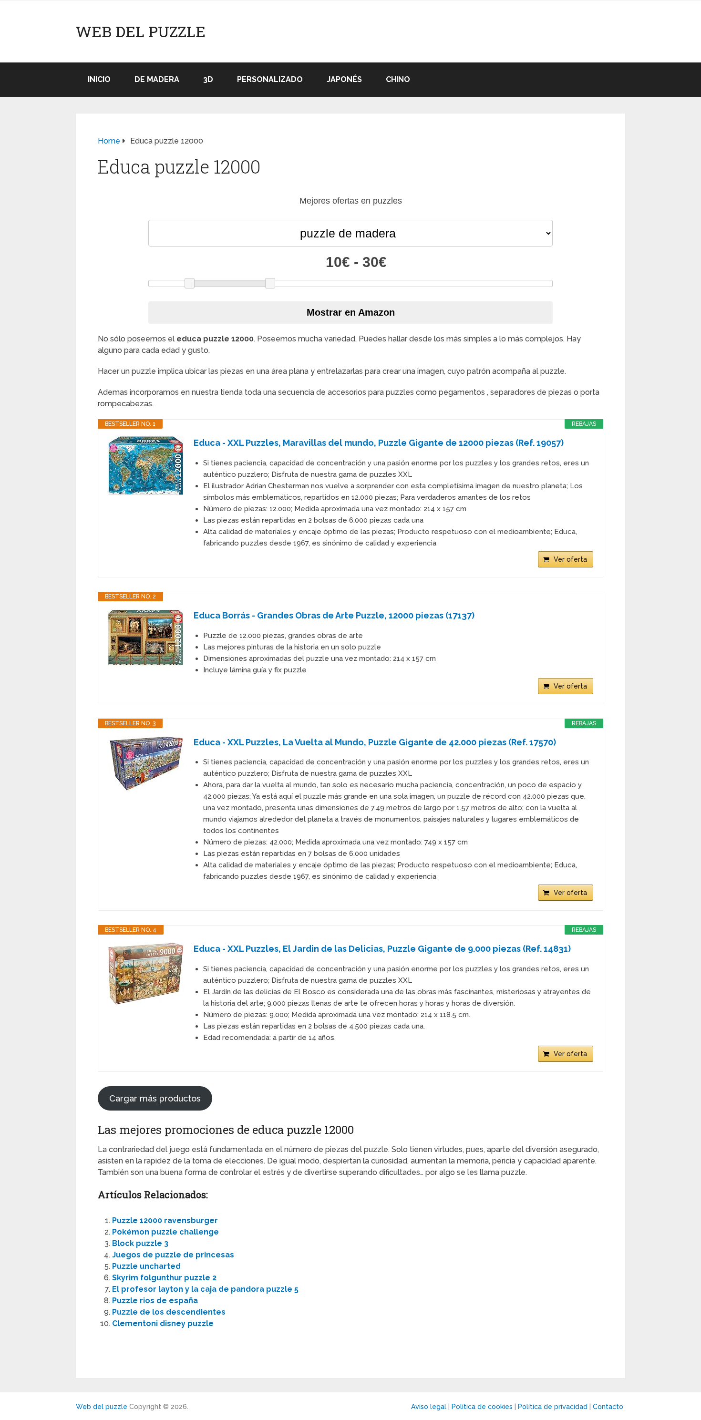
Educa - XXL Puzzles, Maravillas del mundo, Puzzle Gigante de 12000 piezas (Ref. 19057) (379, 443)
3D (208, 79)
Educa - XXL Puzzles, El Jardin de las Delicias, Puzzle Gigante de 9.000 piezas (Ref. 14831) (382, 949)
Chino (398, 79)
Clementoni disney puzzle (163, 1323)
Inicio (99, 79)
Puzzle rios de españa (155, 1300)
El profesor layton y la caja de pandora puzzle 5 (205, 1289)
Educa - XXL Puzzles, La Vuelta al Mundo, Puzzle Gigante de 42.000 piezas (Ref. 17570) (375, 742)
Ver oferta (570, 559)
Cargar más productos (155, 1098)
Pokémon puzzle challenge (165, 1231)
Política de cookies (482, 1406)
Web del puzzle (141, 31)
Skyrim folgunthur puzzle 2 (164, 1277)
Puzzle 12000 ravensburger (165, 1220)
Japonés (344, 79)
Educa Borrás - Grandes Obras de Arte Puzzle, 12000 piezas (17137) (334, 615)
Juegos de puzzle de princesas (173, 1254)
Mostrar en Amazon (351, 312)
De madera (156, 79)
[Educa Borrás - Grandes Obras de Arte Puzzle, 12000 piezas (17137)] (146, 638)
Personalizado (270, 79)
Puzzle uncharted (146, 1266)
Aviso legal (428, 1406)
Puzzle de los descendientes (169, 1312)
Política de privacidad (553, 1406)
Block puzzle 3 (140, 1243)
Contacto (608, 1406)
